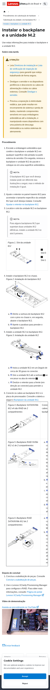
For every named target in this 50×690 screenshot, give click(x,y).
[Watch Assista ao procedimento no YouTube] (25, 622)
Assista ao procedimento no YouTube (19, 607)
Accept (25, 676)
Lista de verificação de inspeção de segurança (26, 68)
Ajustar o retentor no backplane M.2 (22, 204)
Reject (25, 683)
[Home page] (4, 12)
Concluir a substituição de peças (21, 580)
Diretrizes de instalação (25, 65)
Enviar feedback (12, 646)
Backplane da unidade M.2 (26, 400)
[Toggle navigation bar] (4, 4)
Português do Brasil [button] (30, 4)
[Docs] (10, 4)
